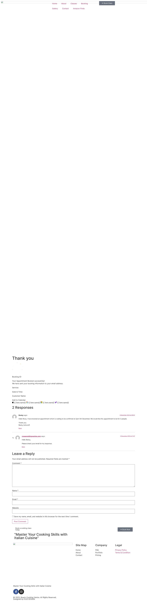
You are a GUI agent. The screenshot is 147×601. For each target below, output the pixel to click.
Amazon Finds (79, 8)
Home (54, 3)
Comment (17, 463)
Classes (74, 3)
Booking (84, 3)
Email (15, 499)
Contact (65, 8)
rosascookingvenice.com (31, 436)
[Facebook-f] (16, 591)
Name (15, 490)
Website (15, 508)
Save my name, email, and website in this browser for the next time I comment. (46, 516)
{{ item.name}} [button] (20, 402)
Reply (20, 428)
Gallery (55, 8)
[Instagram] (21, 591)
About (63, 3)
